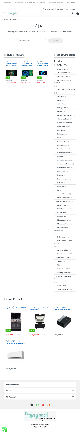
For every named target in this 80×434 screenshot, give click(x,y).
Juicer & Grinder (62, 194)
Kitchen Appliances (63, 201)
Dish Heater (61, 130)
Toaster (60, 261)
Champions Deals (63, 119)
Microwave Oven (63, 220)
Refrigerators (61, 237)
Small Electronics (63, 254)
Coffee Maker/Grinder (64, 123)
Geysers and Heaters (64, 164)
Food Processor (62, 149)
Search (68, 13)
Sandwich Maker (63, 250)
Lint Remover (61, 216)
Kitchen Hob (61, 205)
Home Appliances (63, 179)
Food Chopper (62, 145)
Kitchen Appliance (63, 197)
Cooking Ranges (10, 306)
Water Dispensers (63, 289)
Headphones (61, 171)
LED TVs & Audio (63, 209)
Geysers (60, 156)
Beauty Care (61, 107)
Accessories (61, 69)
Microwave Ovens (63, 224)
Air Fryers (60, 100)
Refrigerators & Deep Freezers (63, 242)
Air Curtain (60, 96)
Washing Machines (63, 272)
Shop (61, 9)
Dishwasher (61, 134)
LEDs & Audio (9, 61)
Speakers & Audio (63, 257)
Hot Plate (60, 183)
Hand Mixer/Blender (64, 168)
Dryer (59, 138)
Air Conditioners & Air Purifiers (63, 81)
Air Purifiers (61, 104)
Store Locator (49, 9)
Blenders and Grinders (64, 115)
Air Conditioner (62, 73)
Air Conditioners (62, 76)
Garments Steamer (63, 152)
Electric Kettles (62, 141)
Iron (58, 190)
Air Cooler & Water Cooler (66, 89)
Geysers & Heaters (63, 160)
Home (6, 19)
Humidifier (60, 186)
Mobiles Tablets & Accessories (61, 229)
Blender (60, 111)
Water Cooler (61, 286)
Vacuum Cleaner (62, 269)
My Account (72, 9)
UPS (58, 265)
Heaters (60, 175)
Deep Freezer (62, 126)
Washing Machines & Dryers (62, 277)
